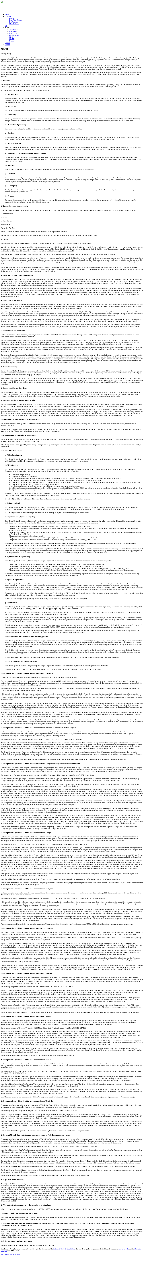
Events (11, 41)
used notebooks (123, 1249)
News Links (13, 33)
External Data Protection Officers (64, 1249)
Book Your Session (15, 20)
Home (7, 14)
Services (8, 16)
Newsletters (13, 31)
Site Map (12, 39)
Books (11, 18)
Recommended (14, 35)
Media (11, 37)
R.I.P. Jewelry (14, 22)
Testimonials (13, 29)
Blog (6, 26)
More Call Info (14, 24)
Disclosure (66, 1258)
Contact (7, 43)
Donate (7, 45)
